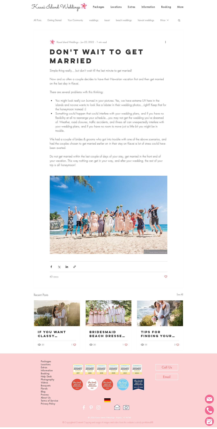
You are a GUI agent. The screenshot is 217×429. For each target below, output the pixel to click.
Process (45, 394)
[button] (116, 6)
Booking (45, 373)
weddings (93, 20)
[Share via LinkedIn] (66, 266)
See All (180, 294)
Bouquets (46, 385)
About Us (46, 397)
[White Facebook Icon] (84, 407)
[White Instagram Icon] (98, 407)
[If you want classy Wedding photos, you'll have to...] (57, 313)
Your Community (75, 20)
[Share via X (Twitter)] (59, 266)
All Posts (37, 20)
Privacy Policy (48, 403)
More (162, 20)
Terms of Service (49, 400)
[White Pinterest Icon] (91, 407)
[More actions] (165, 42)
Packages (46, 361)
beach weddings (124, 20)
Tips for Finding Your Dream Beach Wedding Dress (159, 334)
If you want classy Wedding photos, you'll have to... (56, 334)
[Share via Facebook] (51, 266)
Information (47, 370)
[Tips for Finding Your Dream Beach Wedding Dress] (160, 313)
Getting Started (54, 20)
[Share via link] (74, 266)
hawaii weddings (146, 20)
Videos (44, 382)
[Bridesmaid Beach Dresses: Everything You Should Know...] (109, 313)
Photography (47, 379)
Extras (44, 367)
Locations (46, 364)
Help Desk (46, 376)
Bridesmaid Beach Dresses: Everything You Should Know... (108, 334)
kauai (107, 20)
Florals (44, 388)
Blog (43, 391)
